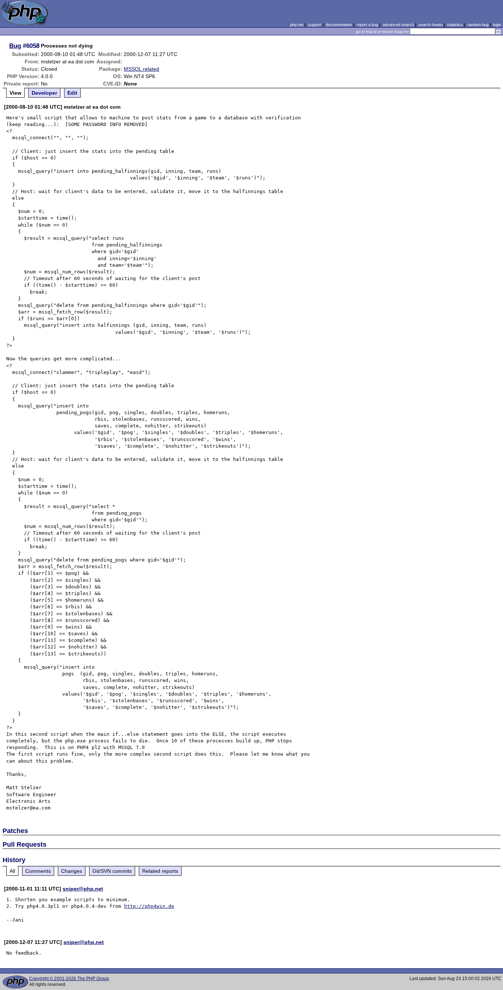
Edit (72, 93)
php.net (296, 24)
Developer (44, 93)
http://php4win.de (149, 906)
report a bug (367, 24)
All (12, 871)
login (497, 24)
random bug (478, 24)
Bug (15, 45)
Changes (71, 871)
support (314, 24)
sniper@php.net (83, 889)
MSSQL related (141, 69)
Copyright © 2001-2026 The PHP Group (69, 978)
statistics (455, 24)
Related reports (160, 871)
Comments (38, 871)
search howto (430, 24)
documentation (339, 24)
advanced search (398, 24)
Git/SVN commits (112, 871)
